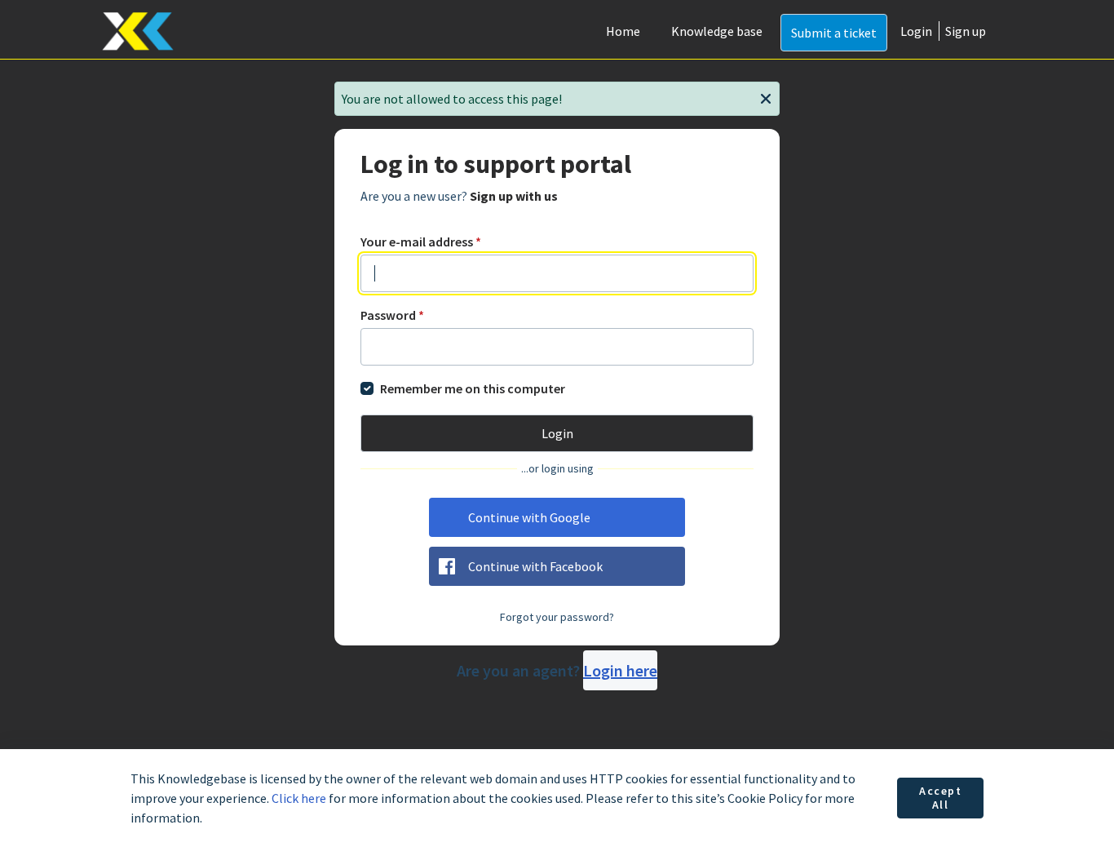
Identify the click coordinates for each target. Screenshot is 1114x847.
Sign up (965, 31)
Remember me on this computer (472, 388)
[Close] (766, 97)
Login (916, 31)
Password (392, 315)
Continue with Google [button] (529, 517)
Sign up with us (514, 196)
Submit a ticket (834, 32)
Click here (299, 798)
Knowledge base (717, 31)
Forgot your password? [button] (557, 617)
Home (623, 31)
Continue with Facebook (535, 566)
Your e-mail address (420, 241)
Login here (620, 670)
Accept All (940, 798)
